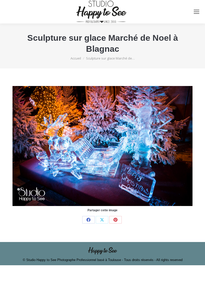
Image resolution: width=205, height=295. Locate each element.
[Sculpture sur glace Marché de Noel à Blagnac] (102, 146)
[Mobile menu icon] (196, 11)
